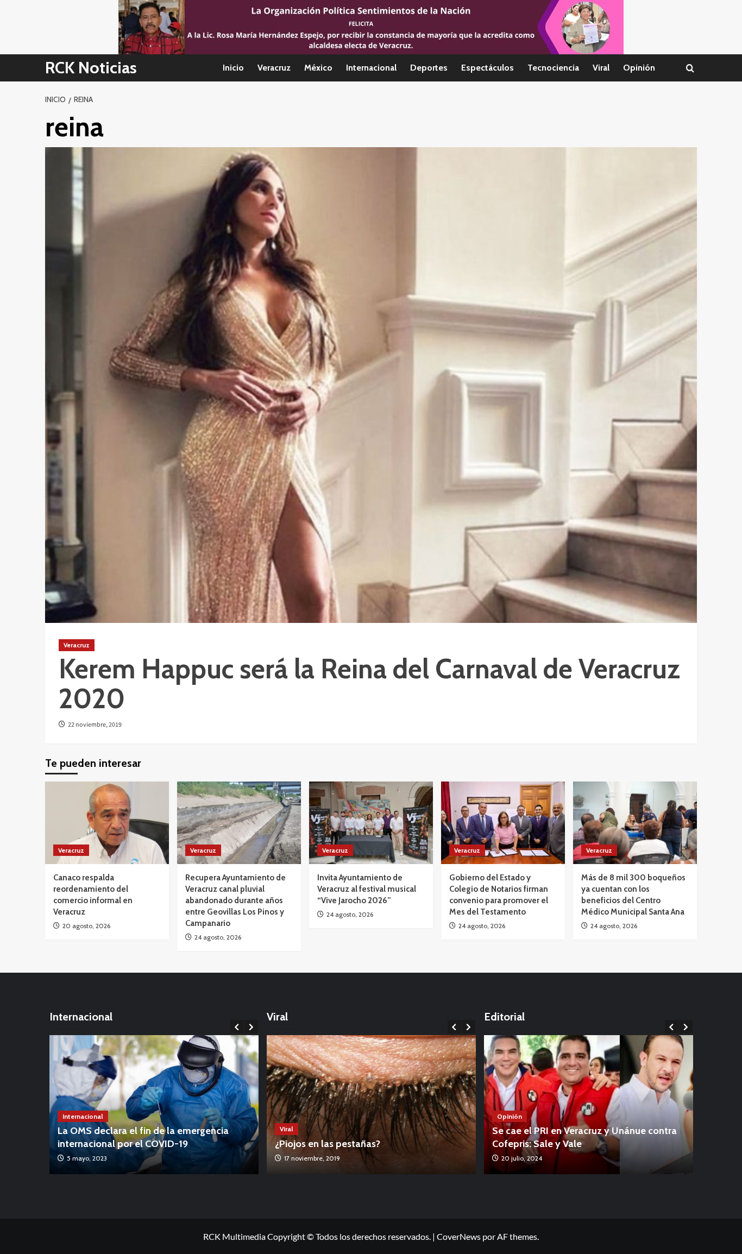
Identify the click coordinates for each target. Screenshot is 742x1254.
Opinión (639, 67)
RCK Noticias (91, 68)
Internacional (371, 67)
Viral (601, 67)
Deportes (429, 67)
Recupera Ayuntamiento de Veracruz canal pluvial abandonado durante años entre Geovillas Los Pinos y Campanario (235, 900)
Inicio (233, 67)
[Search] (690, 68)
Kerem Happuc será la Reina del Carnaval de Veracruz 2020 (369, 683)
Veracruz (274, 67)
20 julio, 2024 (521, 1158)
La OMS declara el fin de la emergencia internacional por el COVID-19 (143, 1137)
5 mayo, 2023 (87, 1158)
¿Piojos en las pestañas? (327, 1144)
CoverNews (459, 1236)
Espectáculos (487, 67)
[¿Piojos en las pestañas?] (371, 1105)
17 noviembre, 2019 (312, 1158)
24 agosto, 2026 (217, 937)
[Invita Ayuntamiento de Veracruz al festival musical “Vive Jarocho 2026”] (371, 823)
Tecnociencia (553, 67)
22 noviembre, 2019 (95, 724)
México (318, 67)
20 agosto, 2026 (86, 926)
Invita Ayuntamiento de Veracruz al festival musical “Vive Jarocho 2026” (366, 889)
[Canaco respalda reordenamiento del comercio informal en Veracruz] (107, 823)
